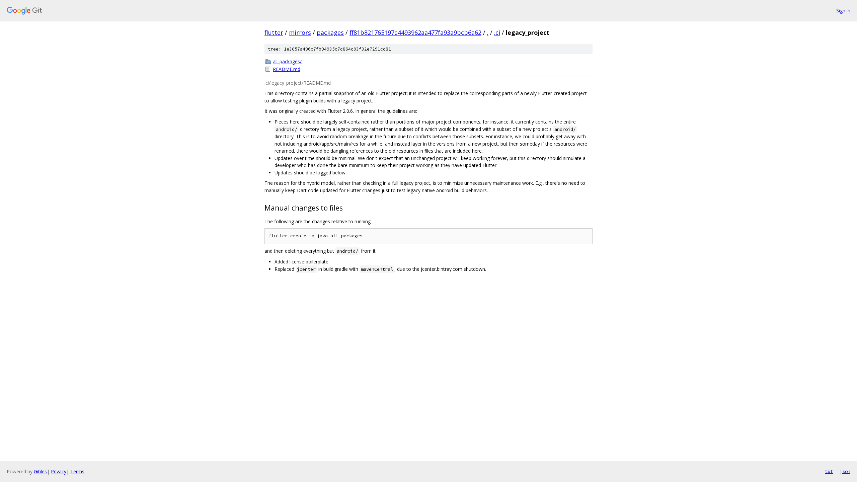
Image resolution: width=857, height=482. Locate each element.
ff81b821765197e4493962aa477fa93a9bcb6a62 (415, 32)
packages (330, 32)
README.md (286, 69)
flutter (273, 32)
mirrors (300, 32)
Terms (77, 471)
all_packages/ (287, 61)
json (845, 471)
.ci (497, 32)
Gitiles (40, 471)
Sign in (843, 10)
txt (829, 471)
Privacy (58, 471)
